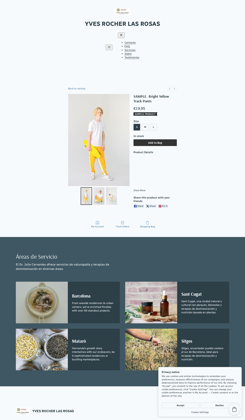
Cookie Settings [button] (200, 412)
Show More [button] (140, 190)
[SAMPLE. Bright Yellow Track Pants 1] (98, 196)
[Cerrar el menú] (121, 35)
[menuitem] (169, 88)
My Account (97, 226)
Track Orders (122, 226)
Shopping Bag (147, 226)
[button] (234, 409)
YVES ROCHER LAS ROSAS (122, 23)
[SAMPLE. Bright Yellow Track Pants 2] (111, 196)
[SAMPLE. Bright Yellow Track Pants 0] (86, 196)
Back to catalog (76, 88)
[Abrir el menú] (109, 47)
